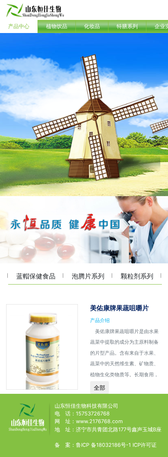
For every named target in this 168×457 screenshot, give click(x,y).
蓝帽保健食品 (35, 276)
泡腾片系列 (88, 276)
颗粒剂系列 (137, 276)
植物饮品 (56, 26)
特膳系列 (127, 26)
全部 (99, 387)
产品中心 (18, 26)
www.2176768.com (99, 421)
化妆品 (92, 26)
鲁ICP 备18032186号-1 (103, 445)
